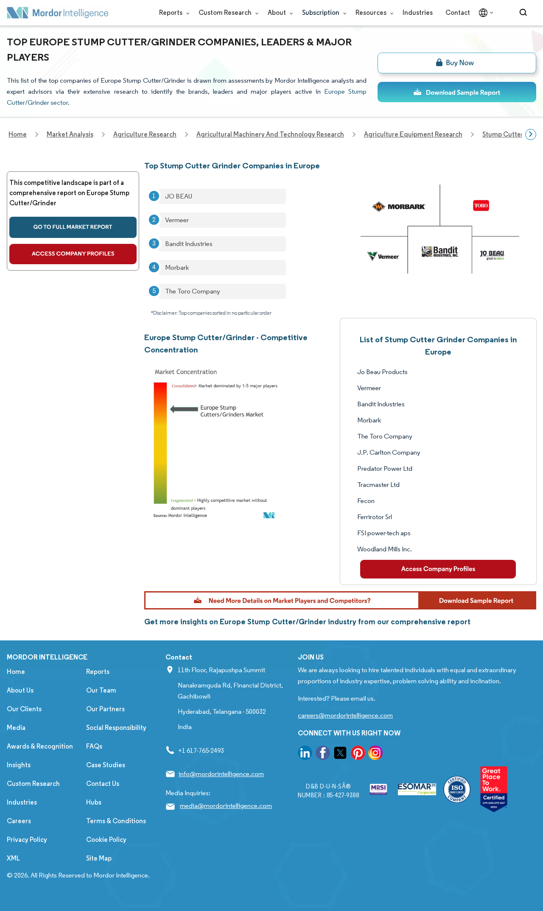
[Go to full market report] (73, 227)
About (277, 12)
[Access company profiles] (73, 254)
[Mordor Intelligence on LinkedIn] (305, 754)
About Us (20, 690)
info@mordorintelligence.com (221, 774)
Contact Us (102, 784)
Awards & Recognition (40, 746)
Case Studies (105, 765)
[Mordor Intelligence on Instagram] (375, 754)
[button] (340, 600)
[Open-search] (524, 12)
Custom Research (226, 12)
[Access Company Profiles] (438, 569)
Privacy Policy (27, 840)
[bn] (457, 63)
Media (16, 728)
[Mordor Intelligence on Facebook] (323, 754)
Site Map (99, 858)
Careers (19, 821)
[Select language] (484, 12)
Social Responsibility (116, 728)
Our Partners (105, 709)
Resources (371, 12)
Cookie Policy (106, 840)
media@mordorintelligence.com (226, 806)
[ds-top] (457, 92)
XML (13, 858)
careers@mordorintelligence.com (345, 715)
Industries (418, 12)
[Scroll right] (530, 134)
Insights (19, 765)
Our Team (101, 690)
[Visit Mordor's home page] (58, 12)
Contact (457, 12)
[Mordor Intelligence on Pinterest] (358, 754)
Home (16, 672)
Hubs (93, 802)
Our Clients (24, 709)
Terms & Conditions (116, 821)
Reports (171, 12)
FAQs (94, 746)
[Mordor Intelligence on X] (340, 754)
